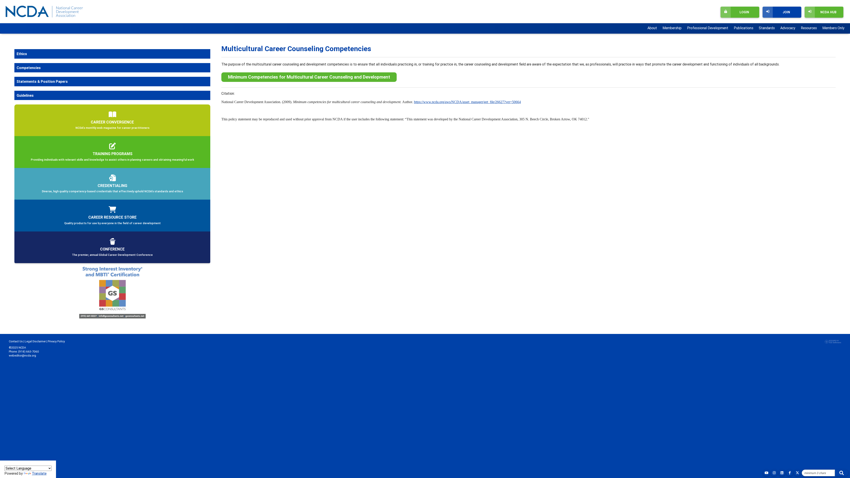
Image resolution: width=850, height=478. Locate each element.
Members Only (833, 28)
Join (786, 12)
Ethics (22, 54)
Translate (39, 473)
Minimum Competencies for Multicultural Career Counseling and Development (309, 77)
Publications (743, 28)
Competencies (29, 68)
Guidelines (25, 95)
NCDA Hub (828, 12)
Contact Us (16, 341)
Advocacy (787, 28)
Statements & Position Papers (42, 81)
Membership (672, 28)
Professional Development (707, 28)
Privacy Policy (56, 341)
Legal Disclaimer (35, 341)
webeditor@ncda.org (22, 355)
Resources (809, 28)
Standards (767, 28)
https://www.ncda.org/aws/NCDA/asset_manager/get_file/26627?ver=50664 (467, 102)
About (652, 28)
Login (744, 12)
